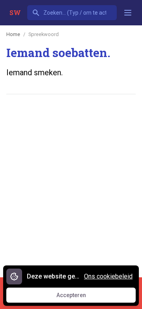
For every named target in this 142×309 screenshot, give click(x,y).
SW (15, 12)
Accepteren (78, 297)
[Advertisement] (71, 178)
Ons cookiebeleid (108, 276)
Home (13, 34)
